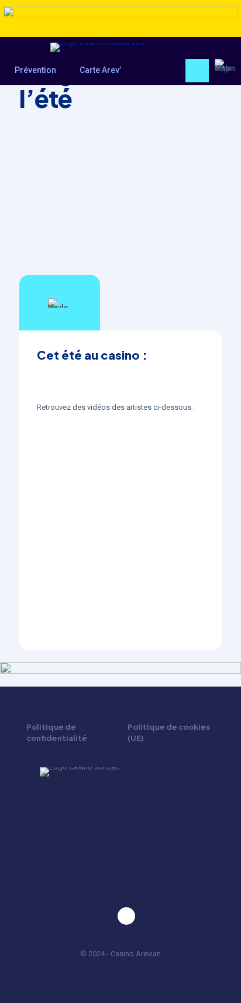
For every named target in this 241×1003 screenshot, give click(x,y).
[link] (120, 20)
